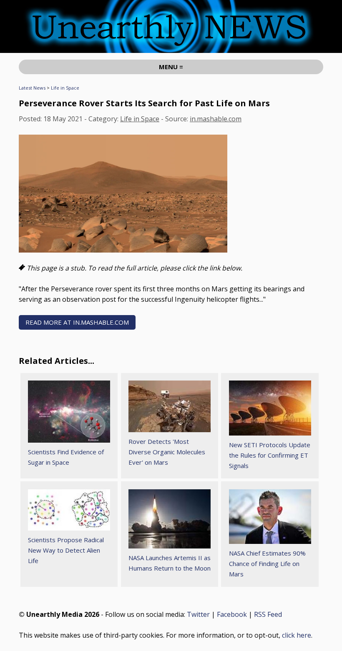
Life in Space (65, 88)
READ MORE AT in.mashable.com (77, 322)
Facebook (232, 614)
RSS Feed (268, 614)
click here (296, 635)
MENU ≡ (171, 67)
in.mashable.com (215, 118)
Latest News (32, 88)
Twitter (198, 614)
